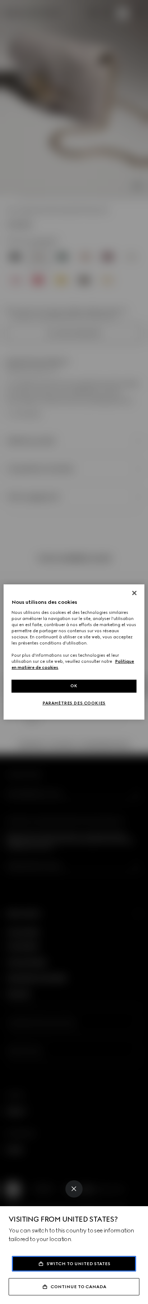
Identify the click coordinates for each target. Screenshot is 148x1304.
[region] (74, 652)
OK (74, 685)
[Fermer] (134, 593)
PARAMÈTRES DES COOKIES (74, 703)
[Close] (74, 1189)
